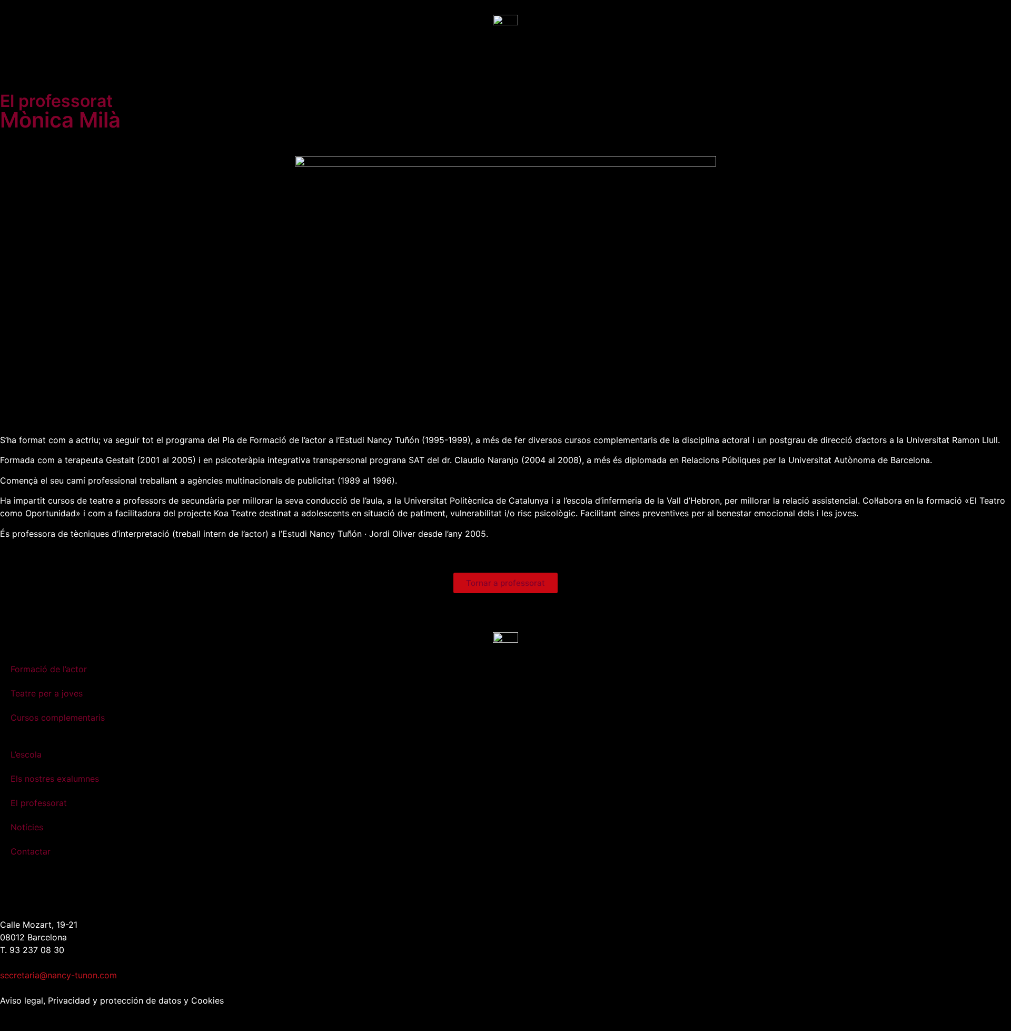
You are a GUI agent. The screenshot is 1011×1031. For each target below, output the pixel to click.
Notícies (27, 827)
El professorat (39, 803)
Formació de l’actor (49, 669)
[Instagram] (13, 889)
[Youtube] (100, 889)
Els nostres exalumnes (55, 778)
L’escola (26, 754)
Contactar (31, 851)
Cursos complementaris (58, 717)
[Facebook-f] (42, 889)
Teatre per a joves (47, 693)
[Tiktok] (71, 889)
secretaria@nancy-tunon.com (58, 975)
